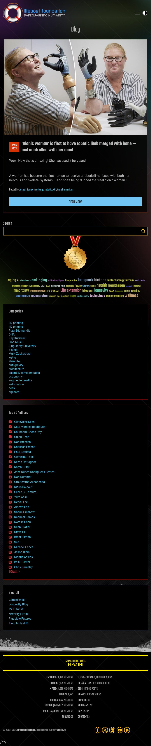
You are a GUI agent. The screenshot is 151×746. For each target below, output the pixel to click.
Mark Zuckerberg (20, 353)
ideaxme (137, 286)
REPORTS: (82, 700)
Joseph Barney (26, 189)
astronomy (16, 376)
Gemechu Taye (24, 457)
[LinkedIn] (112, 730)
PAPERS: (82, 711)
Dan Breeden (22, 442)
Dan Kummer (22, 477)
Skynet (13, 350)
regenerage (22, 296)
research (52, 296)
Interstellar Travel (37, 291)
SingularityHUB (18, 623)
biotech (100, 280)
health (101, 285)
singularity (65, 296)
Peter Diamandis (19, 330)
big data (14, 392)
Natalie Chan (22, 522)
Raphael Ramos (24, 517)
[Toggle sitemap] (137, 13)
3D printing (16, 323)
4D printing (16, 327)
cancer (24, 286)
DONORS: (63, 694)
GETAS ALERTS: (85, 683)
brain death (16, 286)
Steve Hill (20, 532)
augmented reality (20, 380)
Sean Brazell (22, 527)
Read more (75, 202)
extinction (70, 286)
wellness (131, 295)
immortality (21, 290)
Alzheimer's (25, 280)
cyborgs (40, 189)
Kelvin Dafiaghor (25, 462)
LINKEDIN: (53, 683)
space (73, 296)
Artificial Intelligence (56, 281)
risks (58, 296)
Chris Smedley (23, 567)
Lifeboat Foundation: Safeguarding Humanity (66, 13)
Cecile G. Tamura (25, 492)
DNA (12, 334)
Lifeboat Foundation (26, 730)
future (78, 286)
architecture (16, 369)
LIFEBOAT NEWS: (86, 677)
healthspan (116, 285)
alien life (14, 361)
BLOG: (80, 688)
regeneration (39, 296)
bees (12, 388)
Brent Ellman (22, 537)
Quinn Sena (21, 437)
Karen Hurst (21, 467)
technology (97, 296)
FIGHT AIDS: (56, 700)
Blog (75, 30)
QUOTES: (82, 716)
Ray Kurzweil (17, 338)
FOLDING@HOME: (53, 705)
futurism (85, 286)
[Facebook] (98, 730)
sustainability (83, 296)
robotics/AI (50, 189)
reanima (135, 291)
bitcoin (129, 280)
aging (12, 280)
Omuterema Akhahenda (29, 482)
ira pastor (52, 291)
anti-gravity (16, 365)
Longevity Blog (18, 604)
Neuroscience (119, 291)
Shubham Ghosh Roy (28, 432)
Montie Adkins (23, 557)
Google (93, 286)
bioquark (85, 280)
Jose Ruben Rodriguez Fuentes (34, 472)
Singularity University (22, 346)
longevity (101, 290)
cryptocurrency (34, 286)
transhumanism (65, 189)
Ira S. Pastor (22, 562)
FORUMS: (66, 716)
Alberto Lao (21, 507)
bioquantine (71, 280)
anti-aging (39, 280)
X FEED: (53, 688)
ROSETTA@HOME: (51, 711)
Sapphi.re (61, 730)
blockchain (140, 280)
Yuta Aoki (20, 497)
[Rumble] (127, 730)
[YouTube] (120, 730)
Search (143, 231)
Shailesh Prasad (24, 447)
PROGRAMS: (83, 705)
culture (43, 286)
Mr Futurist (16, 609)
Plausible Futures (20, 618)
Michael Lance (23, 547)
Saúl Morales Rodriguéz (29, 427)
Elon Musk (15, 342)
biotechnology (115, 280)
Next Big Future (19, 614)
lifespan (87, 291)
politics (127, 291)
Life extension (70, 290)
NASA (111, 291)
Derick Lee (21, 502)
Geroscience (16, 600)
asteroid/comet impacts (24, 373)
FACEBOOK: (51, 677)
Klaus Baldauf (23, 487)
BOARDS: (82, 694)
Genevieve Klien (24, 422)
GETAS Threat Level (75, 664)
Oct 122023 (14, 147)
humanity (129, 286)
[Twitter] (105, 730)
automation (16, 384)
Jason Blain (22, 552)
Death (48, 286)
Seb (16, 542)
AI (18, 280)
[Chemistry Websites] (75, 254)
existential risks (58, 286)
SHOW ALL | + (14, 571)
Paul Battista (22, 452)
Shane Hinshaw (24, 512)
